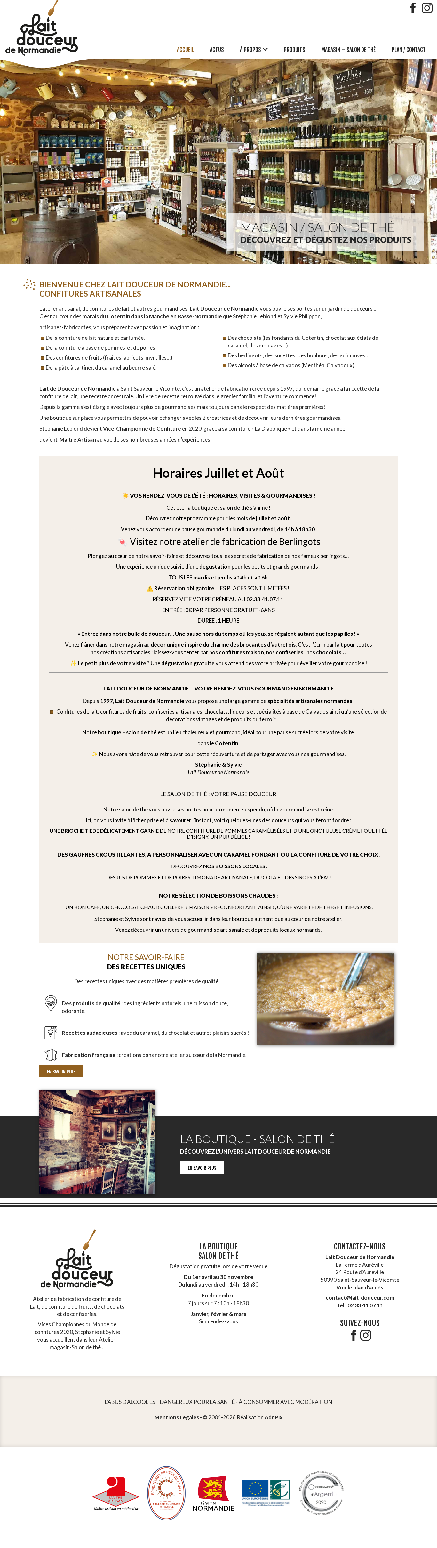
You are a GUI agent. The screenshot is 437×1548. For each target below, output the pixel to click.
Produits (294, 49)
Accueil (185, 49)
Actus (217, 49)
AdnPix (273, 1417)
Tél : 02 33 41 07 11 (360, 1305)
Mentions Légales (177, 1417)
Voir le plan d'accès (359, 1287)
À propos (250, 49)
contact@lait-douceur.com (360, 1297)
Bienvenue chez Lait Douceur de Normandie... (135, 289)
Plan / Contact (409, 49)
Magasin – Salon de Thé (348, 49)
